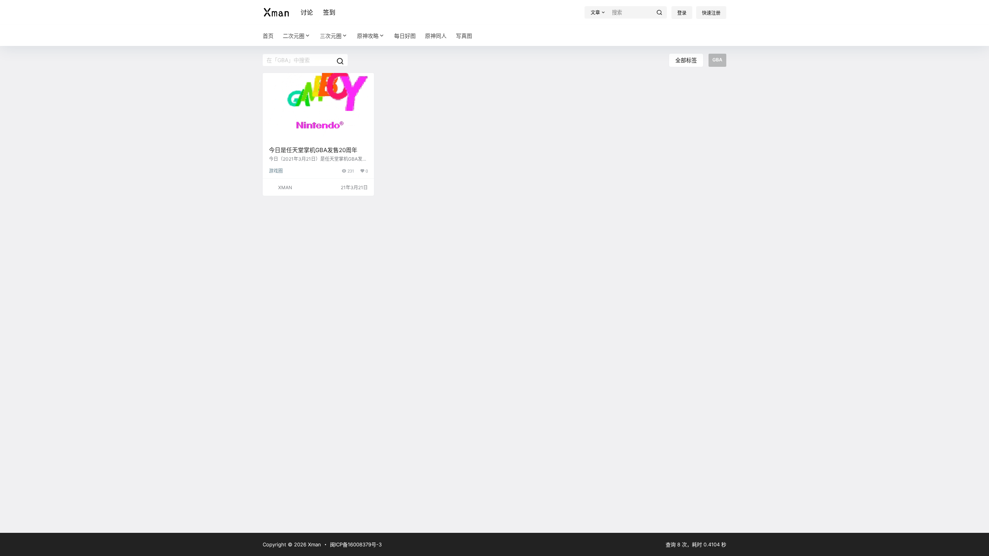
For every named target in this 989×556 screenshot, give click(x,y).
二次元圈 (293, 35)
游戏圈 (276, 171)
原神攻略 (368, 35)
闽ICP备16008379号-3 (356, 544)
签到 (329, 12)
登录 (682, 13)
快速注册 (711, 13)
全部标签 (686, 60)
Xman (313, 544)
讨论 (307, 12)
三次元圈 (331, 35)
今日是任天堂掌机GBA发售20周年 (313, 150)
